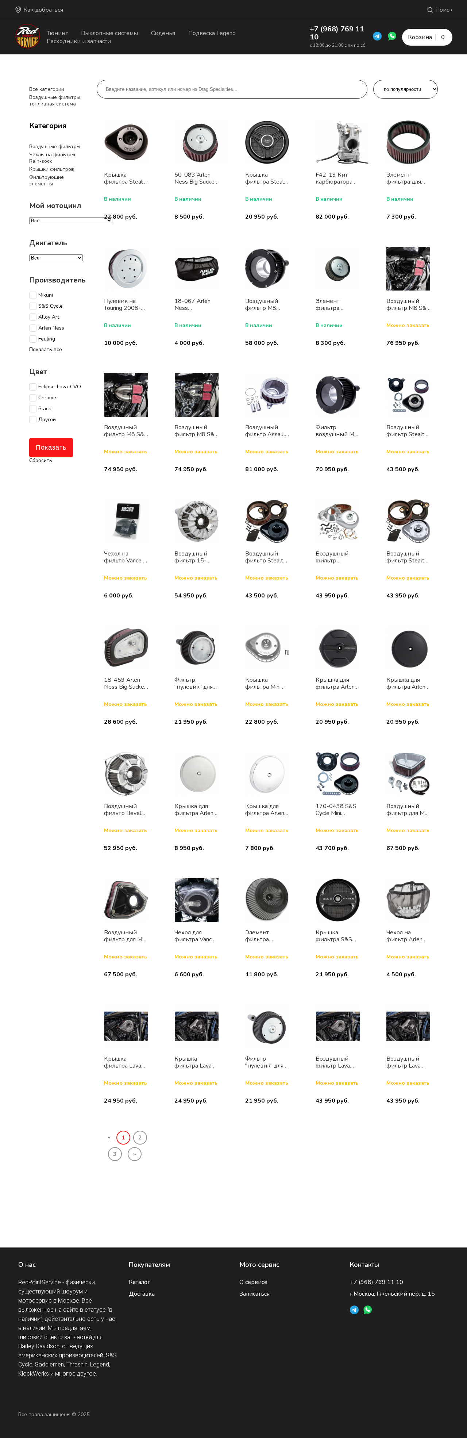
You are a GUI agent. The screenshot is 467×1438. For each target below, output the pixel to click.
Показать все (45, 349)
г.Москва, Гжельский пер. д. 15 (392, 1294)
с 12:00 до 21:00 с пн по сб (338, 45)
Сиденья (163, 33)
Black (44, 408)
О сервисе (253, 1282)
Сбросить (40, 460)
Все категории (46, 89)
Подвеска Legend (212, 33)
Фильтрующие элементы (46, 180)
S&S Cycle (50, 306)
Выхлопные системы (109, 33)
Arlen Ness (51, 328)
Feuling (46, 339)
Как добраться (43, 10)
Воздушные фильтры (54, 146)
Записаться (254, 1294)
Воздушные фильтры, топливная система (55, 100)
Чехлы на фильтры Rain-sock (52, 158)
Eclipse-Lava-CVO (59, 387)
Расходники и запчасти (79, 41)
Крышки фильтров (51, 169)
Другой (47, 419)
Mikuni (45, 295)
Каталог (139, 1282)
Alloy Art (48, 317)
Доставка (142, 1294)
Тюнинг (57, 33)
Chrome (47, 398)
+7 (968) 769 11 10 (337, 33)
